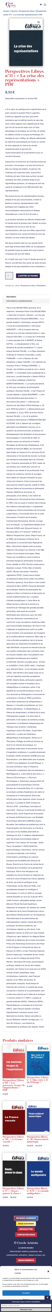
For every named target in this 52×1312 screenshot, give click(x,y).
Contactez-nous (26, 1235)
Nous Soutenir (26, 1224)
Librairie (14, 11)
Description (11, 297)
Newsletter (26, 1229)
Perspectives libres (26, 11)
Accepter (26, 1293)
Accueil (6, 11)
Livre (17, 286)
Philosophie (41, 286)
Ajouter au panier (28, 276)
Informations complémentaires (19, 301)
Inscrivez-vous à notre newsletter (26, 1302)
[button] (48, 1271)
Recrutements (26, 1260)
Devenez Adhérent (26, 1218)
